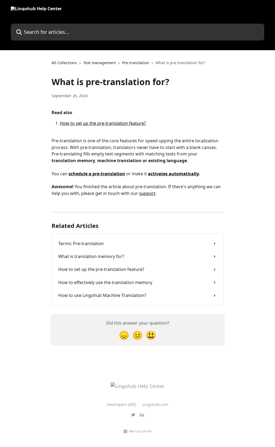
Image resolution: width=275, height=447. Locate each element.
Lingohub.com (155, 404)
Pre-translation (135, 62)
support (147, 193)
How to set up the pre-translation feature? (103, 123)
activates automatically (173, 174)
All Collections (64, 62)
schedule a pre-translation (96, 174)
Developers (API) (121, 404)
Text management (99, 62)
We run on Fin (140, 431)
